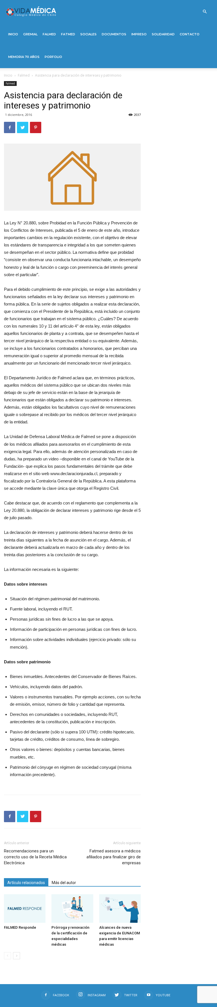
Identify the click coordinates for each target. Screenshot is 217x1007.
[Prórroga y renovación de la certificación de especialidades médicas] (72, 908)
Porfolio (53, 57)
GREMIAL (30, 34)
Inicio (8, 75)
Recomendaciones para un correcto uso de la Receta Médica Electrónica (35, 856)
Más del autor (64, 882)
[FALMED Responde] (24, 908)
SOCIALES (88, 34)
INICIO (13, 34)
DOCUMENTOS (114, 34)
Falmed (24, 75)
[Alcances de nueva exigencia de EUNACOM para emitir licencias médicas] (120, 908)
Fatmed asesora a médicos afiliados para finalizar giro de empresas (113, 856)
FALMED (49, 34)
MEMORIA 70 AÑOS (24, 57)
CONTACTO (189, 34)
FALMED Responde (20, 927)
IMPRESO (139, 34)
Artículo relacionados (26, 882)
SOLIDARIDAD (163, 34)
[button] (204, 11)
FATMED (68, 34)
